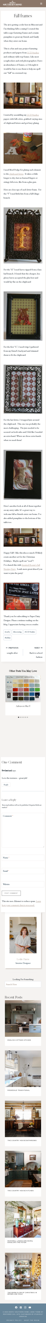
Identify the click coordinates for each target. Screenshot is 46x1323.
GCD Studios (33, 52)
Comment (8, 815)
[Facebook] (16, 1307)
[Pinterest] (21, 1307)
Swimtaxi (7, 770)
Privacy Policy (14, 1320)
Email (6, 870)
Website (6, 884)
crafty (7, 632)
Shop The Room (31, 1320)
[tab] (18, 717)
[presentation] (23, 689)
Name (6, 857)
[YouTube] (30, 1307)
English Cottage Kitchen (19, 1040)
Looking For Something (23, 979)
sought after (13, 650)
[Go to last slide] (9, 695)
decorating (17, 632)
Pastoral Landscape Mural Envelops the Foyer (20, 1241)
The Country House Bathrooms (22, 1140)
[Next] (37, 695)
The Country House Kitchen (21, 1191)
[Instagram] (25, 1307)
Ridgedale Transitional (19, 1090)
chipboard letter (16, 173)
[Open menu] (41, 3)
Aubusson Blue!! (23, 706)
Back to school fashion (35, 652)
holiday (8, 638)
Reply (6, 784)
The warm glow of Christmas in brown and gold (22, 1293)
